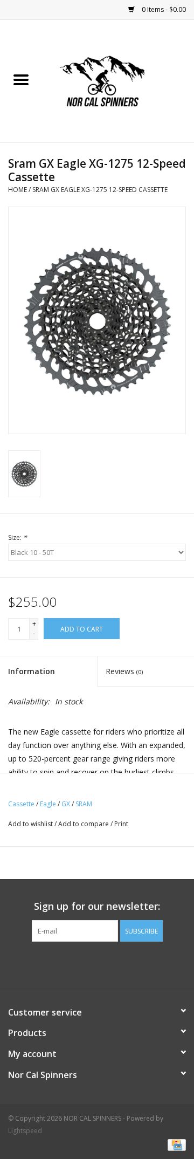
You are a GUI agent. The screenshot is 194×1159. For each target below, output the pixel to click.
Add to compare (84, 823)
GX (65, 803)
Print (121, 823)
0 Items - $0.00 (163, 9)
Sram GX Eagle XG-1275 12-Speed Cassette (100, 189)
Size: (17, 537)
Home (17, 189)
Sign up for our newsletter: (97, 906)
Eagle (48, 803)
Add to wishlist (31, 823)
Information (31, 671)
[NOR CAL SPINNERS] (118, 80)
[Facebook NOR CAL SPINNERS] (97, 963)
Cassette (21, 803)
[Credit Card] (175, 1144)
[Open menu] (21, 79)
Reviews (124, 671)
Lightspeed (25, 1130)
